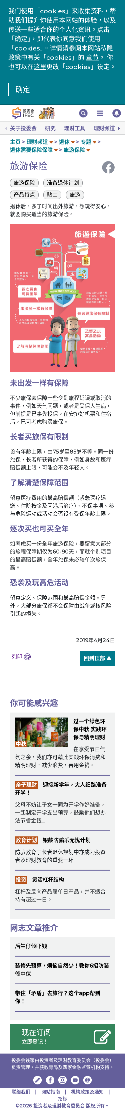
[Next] (118, 128)
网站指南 (50, 1092)
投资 (21, 880)
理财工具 (74, 128)
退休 (64, 142)
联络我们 (21, 1092)
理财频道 (104, 128)
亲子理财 (26, 785)
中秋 (21, 744)
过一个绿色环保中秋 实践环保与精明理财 (90, 729)
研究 (50, 128)
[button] (83, 113)
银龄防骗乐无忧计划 (67, 840)
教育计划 (26, 840)
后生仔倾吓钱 (31, 946)
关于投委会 (23, 128)
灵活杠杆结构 (48, 880)
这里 (40, 67)
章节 (92, 57)
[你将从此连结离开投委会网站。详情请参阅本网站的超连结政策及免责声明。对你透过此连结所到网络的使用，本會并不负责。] (50, 1080)
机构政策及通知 (87, 1092)
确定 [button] (22, 89)
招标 (62, 1099)
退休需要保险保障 (31, 150)
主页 (15, 142)
